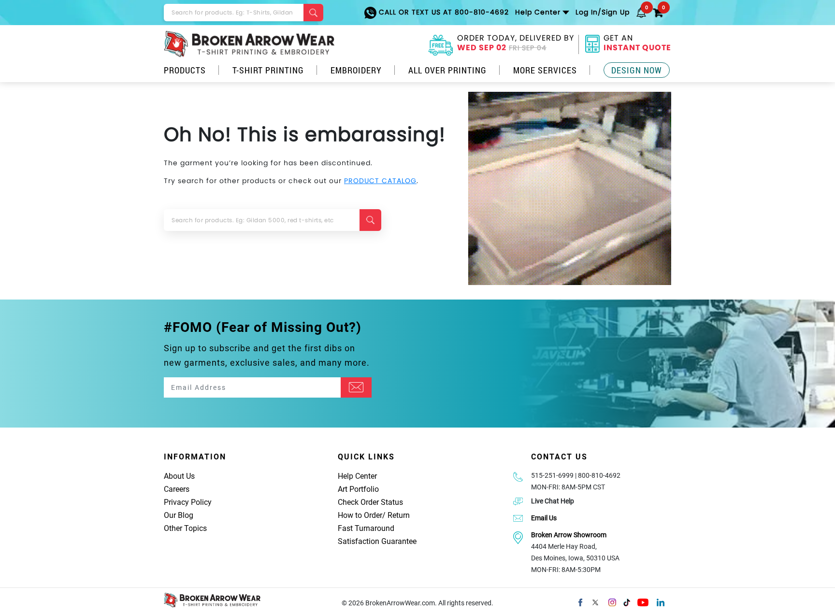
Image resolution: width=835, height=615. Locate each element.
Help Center (357, 476)
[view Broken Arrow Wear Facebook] (580, 601)
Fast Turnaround (366, 528)
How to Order (360, 515)
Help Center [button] (538, 12)
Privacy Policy (188, 502)
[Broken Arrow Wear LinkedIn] (660, 601)
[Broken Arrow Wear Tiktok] (627, 601)
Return (399, 515)
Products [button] (185, 70)
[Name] (356, 387)
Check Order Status (370, 502)
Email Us (544, 518)
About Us (179, 476)
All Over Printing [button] (447, 70)
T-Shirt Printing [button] (268, 70)
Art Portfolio (358, 489)
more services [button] (545, 70)
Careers (176, 489)
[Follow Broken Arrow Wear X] (595, 601)
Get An (637, 44)
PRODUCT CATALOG (380, 181)
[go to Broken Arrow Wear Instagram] (612, 601)
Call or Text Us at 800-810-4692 (442, 12)
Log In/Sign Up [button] (603, 12)
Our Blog (178, 515)
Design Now (636, 70)
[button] (641, 12)
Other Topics (185, 528)
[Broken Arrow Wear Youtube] (642, 601)
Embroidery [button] (356, 70)
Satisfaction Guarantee (377, 541)
